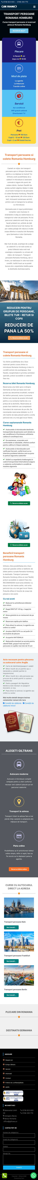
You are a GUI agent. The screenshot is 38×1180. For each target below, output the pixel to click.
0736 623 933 (8, 2)
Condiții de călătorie (13, 703)
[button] (34, 1175)
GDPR (7, 1087)
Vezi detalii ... (11, 927)
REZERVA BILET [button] (19, 31)
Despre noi (9, 1060)
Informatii (8, 1073)
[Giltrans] (9, 7)
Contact (8, 1078)
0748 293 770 (22, 2)
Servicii (7, 1069)
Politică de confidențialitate (14, 1082)
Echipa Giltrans (10, 1064)
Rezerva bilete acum (20, 338)
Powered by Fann (19, 1178)
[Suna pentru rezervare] (4, 1175)
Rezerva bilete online (19, 869)
